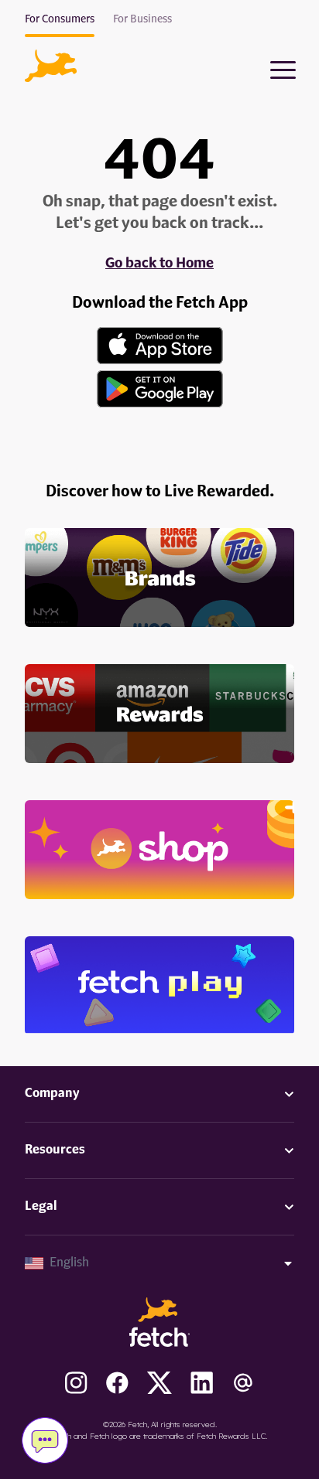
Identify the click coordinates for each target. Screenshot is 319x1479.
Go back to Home (159, 264)
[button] (51, 65)
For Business (142, 19)
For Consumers (59, 19)
